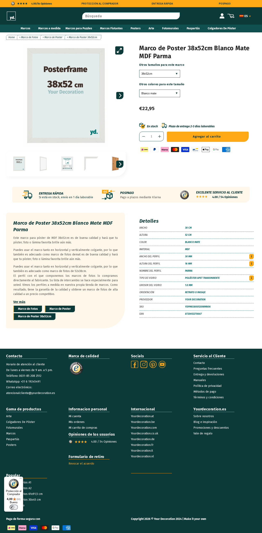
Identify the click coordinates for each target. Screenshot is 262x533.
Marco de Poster (60, 309)
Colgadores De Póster (222, 28)
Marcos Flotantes (111, 28)
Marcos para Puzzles (79, 28)
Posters (136, 28)
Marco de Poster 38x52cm (34, 316)
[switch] (14, 507)
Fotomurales (170, 28)
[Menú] (20, 479)
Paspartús (193, 28)
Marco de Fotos (28, 309)
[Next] (119, 95)
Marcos (25, 28)
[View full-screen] (119, 50)
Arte (151, 28)
